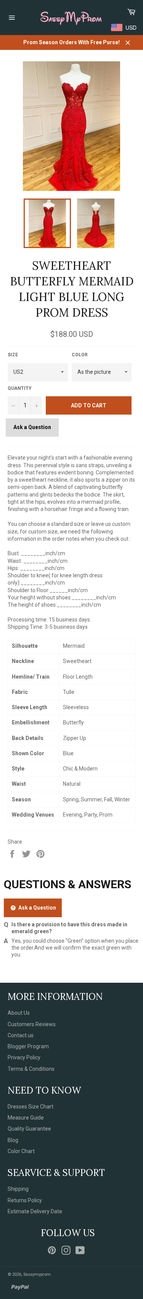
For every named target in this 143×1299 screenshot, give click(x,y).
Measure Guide (26, 1118)
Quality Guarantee (29, 1129)
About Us (19, 1013)
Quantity (20, 388)
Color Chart (21, 1151)
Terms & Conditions (31, 1069)
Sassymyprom (37, 1274)
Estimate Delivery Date (35, 1211)
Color (80, 354)
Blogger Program (28, 1046)
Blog (13, 1140)
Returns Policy (25, 1200)
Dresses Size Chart (30, 1107)
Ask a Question (32, 427)
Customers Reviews (32, 1024)
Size (13, 354)
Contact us (21, 1035)
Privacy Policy (24, 1057)
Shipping (18, 1189)
